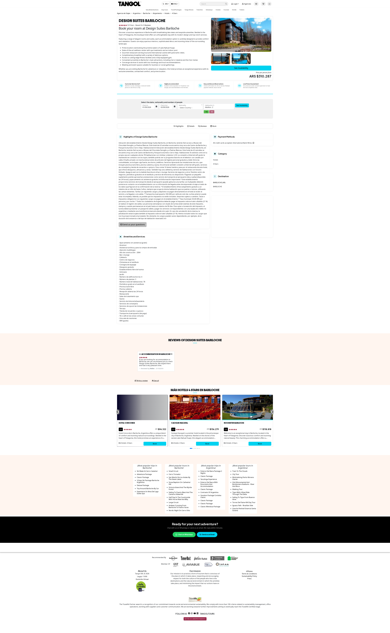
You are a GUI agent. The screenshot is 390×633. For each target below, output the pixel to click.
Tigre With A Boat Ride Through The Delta (240, 493)
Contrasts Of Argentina (209, 492)
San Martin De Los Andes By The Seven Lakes (179, 478)
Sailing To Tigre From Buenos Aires (243, 498)
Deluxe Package (143, 485)
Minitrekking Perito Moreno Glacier (243, 478)
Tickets (241, 10)
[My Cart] (263, 4)
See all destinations (152, 10)
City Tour (235, 474)
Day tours (164, 10)
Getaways (209, 10)
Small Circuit (173, 471)
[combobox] (190, 106)
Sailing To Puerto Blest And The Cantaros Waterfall (181, 493)
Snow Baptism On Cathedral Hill (179, 483)
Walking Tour (237, 489)
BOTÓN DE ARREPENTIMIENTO (195, 619)
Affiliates (249, 571)
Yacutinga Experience (208, 479)
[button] (214, 4)
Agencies (247, 4)
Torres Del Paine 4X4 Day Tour (243, 502)
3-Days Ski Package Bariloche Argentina (148, 481)
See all (156, 381)
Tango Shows (189, 10)
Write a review (142, 381)
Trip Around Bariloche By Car (148, 488)
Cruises (218, 10)
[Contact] (256, 4)
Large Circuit (173, 502)
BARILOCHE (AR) (219, 182)
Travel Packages (176, 10)
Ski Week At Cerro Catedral (147, 471)
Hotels (234, 10)
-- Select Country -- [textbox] (185, 108)
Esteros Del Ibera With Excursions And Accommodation (209, 484)
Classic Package (143, 477)
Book (155, 444)
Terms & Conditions (249, 574)
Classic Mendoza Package (210, 506)
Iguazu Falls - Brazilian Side (242, 505)
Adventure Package (144, 474)
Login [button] (235, 4)
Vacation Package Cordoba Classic (210, 496)
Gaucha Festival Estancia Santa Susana (244, 509)
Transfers (199, 10)
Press (249, 578)
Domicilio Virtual (142, 579)
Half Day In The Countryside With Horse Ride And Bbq (179, 498)
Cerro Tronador (175, 474)
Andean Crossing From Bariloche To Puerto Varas (179, 506)
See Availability (241, 68)
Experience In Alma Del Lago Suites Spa (148, 492)
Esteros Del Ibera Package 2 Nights (211, 472)
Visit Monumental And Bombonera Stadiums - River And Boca (243, 484)
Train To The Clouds (239, 471)
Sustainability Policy (249, 576)
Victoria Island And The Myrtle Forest (180, 488)
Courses (226, 10)
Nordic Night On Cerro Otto (179, 510)
